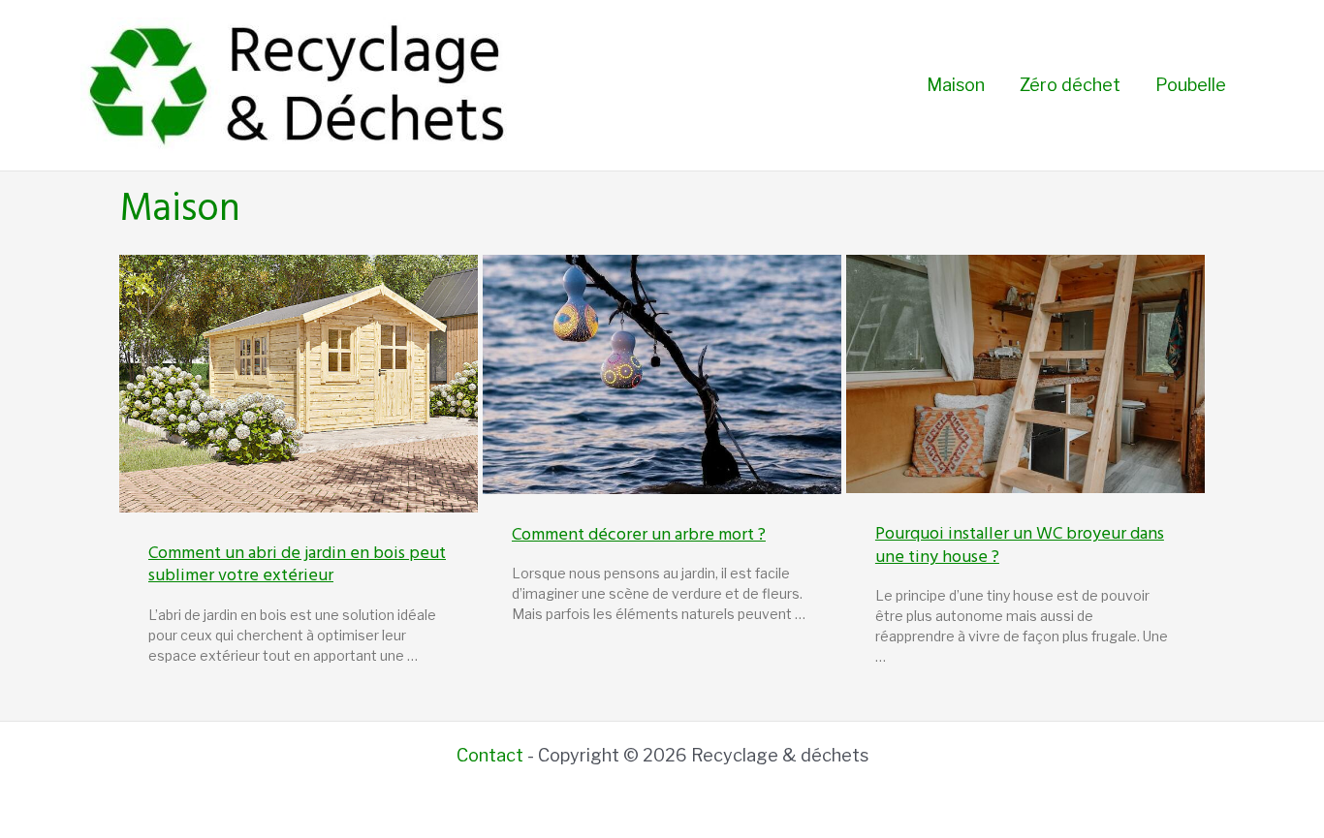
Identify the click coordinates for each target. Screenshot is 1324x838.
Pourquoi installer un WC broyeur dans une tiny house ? (1019, 544)
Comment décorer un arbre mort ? (639, 534)
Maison (956, 85)
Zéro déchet (1070, 85)
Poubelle (1190, 85)
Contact (490, 755)
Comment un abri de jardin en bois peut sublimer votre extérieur (297, 564)
